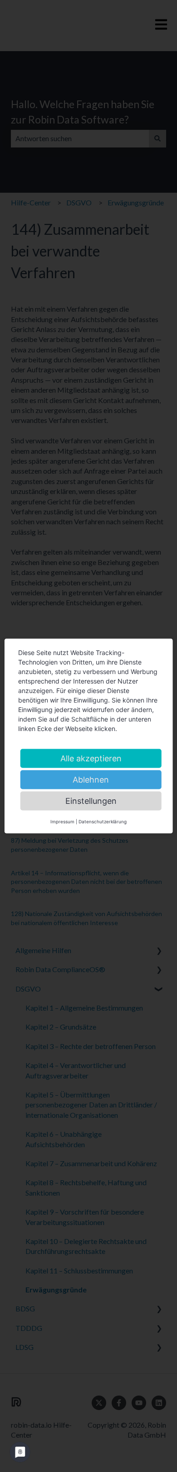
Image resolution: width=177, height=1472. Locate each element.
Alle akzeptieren (91, 758)
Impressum (62, 821)
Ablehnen (91, 779)
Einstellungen (91, 801)
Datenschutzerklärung (103, 821)
